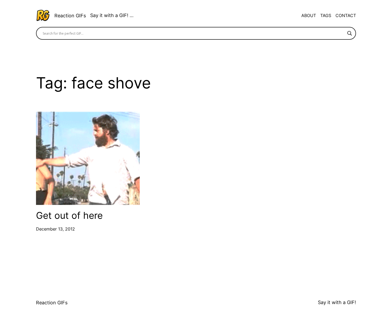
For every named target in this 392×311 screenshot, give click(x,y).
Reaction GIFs (70, 15)
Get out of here (69, 215)
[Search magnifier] (349, 33)
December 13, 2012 (55, 229)
